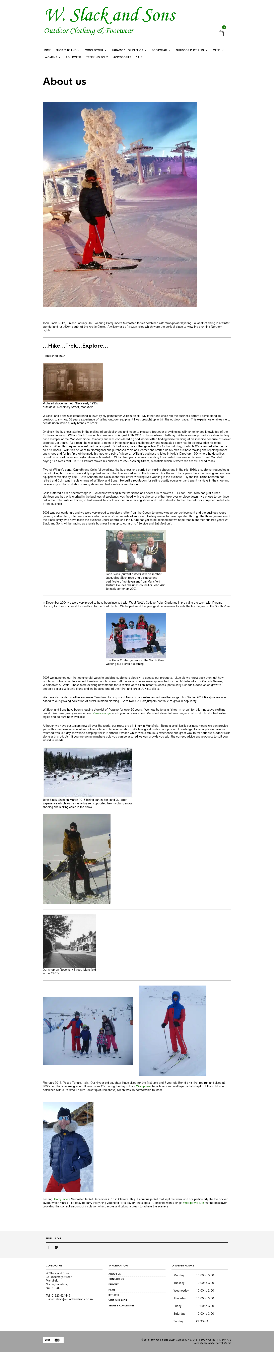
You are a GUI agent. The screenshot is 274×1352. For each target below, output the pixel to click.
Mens (216, 50)
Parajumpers (62, 1199)
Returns (114, 1295)
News (112, 1289)
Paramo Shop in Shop (127, 50)
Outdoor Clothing (190, 50)
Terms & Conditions (121, 1305)
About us (115, 1273)
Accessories (122, 57)
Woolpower (94, 50)
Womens (51, 57)
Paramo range (101, 713)
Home (47, 50)
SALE (139, 57)
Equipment (73, 57)
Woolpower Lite (193, 1202)
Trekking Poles (97, 57)
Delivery (114, 1284)
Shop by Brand (66, 50)
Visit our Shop (118, 1300)
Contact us (116, 1279)
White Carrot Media (219, 1343)
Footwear (159, 50)
